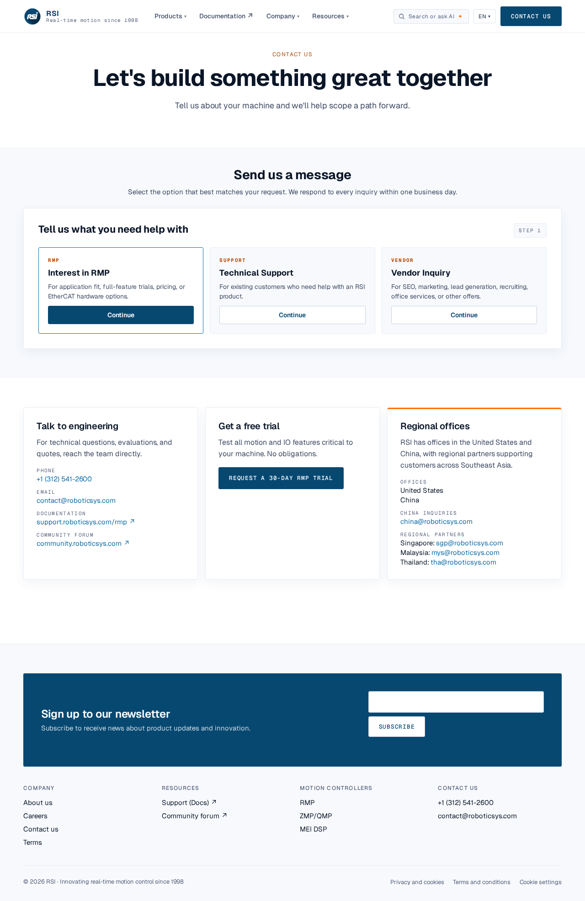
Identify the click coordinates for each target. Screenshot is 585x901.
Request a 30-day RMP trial (281, 478)
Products (170, 16)
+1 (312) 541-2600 (64, 478)
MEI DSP (313, 829)
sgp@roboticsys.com (469, 542)
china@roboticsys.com (436, 521)
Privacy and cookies (417, 882)
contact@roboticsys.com (76, 500)
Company (282, 16)
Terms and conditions (481, 882)
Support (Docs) (189, 802)
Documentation (226, 16)
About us (38, 802)
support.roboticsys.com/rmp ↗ (86, 521)
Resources (330, 16)
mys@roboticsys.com (465, 552)
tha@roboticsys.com (463, 562)
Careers (35, 815)
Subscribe (397, 726)
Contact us (531, 16)
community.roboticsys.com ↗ (83, 543)
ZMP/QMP (316, 815)
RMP (307, 802)
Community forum (195, 815)
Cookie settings (541, 882)
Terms (32, 842)
